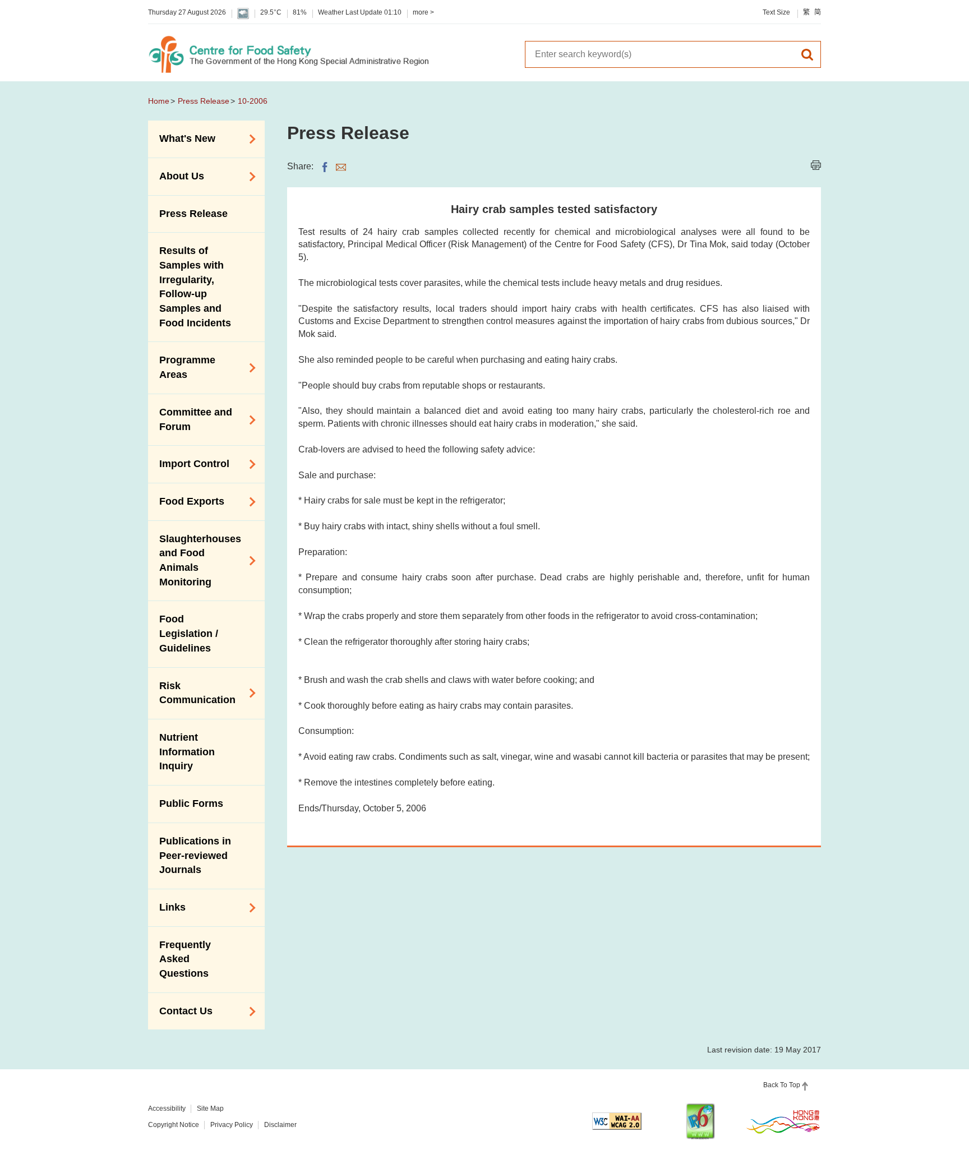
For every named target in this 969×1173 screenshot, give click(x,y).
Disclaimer (280, 1125)
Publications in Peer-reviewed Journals (195, 855)
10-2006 (252, 100)
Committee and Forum (190, 419)
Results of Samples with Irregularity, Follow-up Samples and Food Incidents (195, 287)
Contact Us (180, 1010)
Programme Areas (181, 367)
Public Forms (191, 803)
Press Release (203, 100)
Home (158, 100)
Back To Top (781, 1085)
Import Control (188, 463)
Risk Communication (192, 693)
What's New (181, 138)
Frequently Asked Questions (185, 959)
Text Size (776, 12)
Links (167, 906)
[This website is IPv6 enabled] (700, 1121)
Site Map (210, 1108)
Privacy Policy (231, 1125)
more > (423, 12)
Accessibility (167, 1108)
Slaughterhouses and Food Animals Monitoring (194, 560)
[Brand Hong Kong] (783, 1121)
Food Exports (186, 501)
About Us (176, 175)
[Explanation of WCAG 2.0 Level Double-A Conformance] (616, 1121)
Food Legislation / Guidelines (188, 633)
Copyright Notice (173, 1125)
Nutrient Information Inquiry (187, 752)
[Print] (816, 165)
